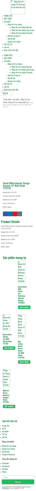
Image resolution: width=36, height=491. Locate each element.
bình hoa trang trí (14, 35)
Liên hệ (6, 47)
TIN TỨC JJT (8, 44)
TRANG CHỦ (8, 15)
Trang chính (7, 99)
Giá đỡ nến (11, 38)
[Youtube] (14, 213)
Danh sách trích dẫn (11, 50)
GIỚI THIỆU (8, 18)
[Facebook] (5, 213)
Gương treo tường (14, 41)
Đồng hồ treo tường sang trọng (23, 30)
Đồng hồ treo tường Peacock (22, 32)
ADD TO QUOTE (24, 307)
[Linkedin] (10, 213)
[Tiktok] (19, 213)
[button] (18, 53)
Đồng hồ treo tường (15, 24)
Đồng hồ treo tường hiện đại (22, 27)
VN (7, 93)
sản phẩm (7, 21)
